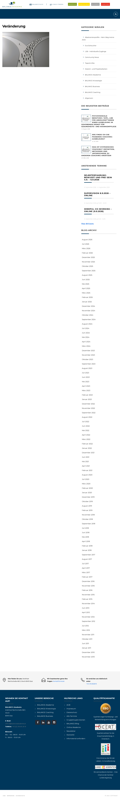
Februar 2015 (87, 599)
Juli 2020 (85, 479)
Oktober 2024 (87, 315)
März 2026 (86, 248)
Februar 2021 (87, 470)
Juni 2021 (85, 457)
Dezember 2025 (88, 257)
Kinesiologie (84, 4)
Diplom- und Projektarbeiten (96, 69)
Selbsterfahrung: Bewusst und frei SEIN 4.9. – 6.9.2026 (98, 177)
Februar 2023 (87, 395)
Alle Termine (72, 716)
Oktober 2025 (87, 266)
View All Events (87, 224)
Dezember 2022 (88, 404)
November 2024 (88, 311)
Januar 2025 (87, 302)
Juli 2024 (85, 328)
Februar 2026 (87, 253)
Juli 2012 (85, 626)
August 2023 (87, 368)
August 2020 (87, 475)
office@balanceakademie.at (15, 723)
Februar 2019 (87, 510)
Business (95, 4)
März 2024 (86, 346)
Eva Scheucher (90, 45)
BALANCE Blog (37, 4)
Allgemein (89, 98)
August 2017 (87, 559)
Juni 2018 (85, 532)
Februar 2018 (87, 546)
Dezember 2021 (88, 453)
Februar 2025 (87, 297)
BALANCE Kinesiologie (46, 709)
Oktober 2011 (87, 639)
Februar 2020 (87, 488)
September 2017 (88, 555)
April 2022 (86, 435)
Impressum (71, 709)
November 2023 (88, 355)
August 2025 (87, 275)
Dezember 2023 (88, 350)
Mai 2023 (85, 382)
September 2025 (88, 271)
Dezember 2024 (88, 306)
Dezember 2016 (88, 581)
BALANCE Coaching (92, 92)
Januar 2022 (87, 448)
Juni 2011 (85, 643)
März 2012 (86, 630)
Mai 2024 (85, 337)
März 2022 (86, 439)
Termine (63, 21)
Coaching (105, 4)
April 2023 (86, 386)
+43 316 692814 (91, 684)
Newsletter (71, 731)
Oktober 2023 (87, 359)
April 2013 (86, 612)
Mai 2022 (85, 430)
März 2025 (86, 293)
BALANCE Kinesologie (93, 81)
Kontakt (112, 21)
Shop (104, 21)
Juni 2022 (86, 426)
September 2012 (88, 621)
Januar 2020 (87, 493)
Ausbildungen (32, 21)
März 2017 (86, 572)
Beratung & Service (78, 21)
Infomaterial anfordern (76, 738)
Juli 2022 (85, 421)
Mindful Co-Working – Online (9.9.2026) (98, 210)
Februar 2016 (87, 590)
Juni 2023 (86, 377)
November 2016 (88, 586)
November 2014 (88, 603)
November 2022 (88, 408)
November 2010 (88, 657)
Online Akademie (74, 727)
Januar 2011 (86, 648)
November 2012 (88, 617)
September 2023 (88, 364)
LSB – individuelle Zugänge (95, 51)
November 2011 (88, 635)
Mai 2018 (85, 537)
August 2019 (87, 506)
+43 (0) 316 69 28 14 (19, 726)
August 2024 (87, 324)
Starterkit (70, 735)
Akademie (72, 4)
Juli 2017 (85, 564)
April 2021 (86, 466)
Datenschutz (72, 712)
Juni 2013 (85, 608)
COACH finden (57, 4)
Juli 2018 (85, 528)
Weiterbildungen (50, 21)
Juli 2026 (85, 244)
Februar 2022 (87, 444)
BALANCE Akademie (93, 75)
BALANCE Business (92, 86)
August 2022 (87, 417)
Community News (92, 57)
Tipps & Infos (89, 63)
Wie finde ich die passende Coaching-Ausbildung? (102, 137)
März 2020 (86, 484)
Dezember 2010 (88, 652)
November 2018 (88, 515)
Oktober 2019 (87, 501)
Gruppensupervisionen (76, 720)
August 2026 (87, 240)
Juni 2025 (86, 279)
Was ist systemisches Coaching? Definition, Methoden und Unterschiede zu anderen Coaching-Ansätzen (98, 151)
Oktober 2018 (87, 519)
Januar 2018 (87, 550)
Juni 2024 (86, 333)
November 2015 (88, 595)
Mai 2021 (85, 461)
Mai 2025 (85, 284)
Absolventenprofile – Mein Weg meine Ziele (98, 38)
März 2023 (86, 390)
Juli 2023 (85, 373)
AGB (68, 705)
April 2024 (86, 342)
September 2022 (88, 413)
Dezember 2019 (88, 497)
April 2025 (86, 288)
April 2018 (86, 541)
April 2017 (86, 568)
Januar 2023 (87, 399)
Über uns (93, 21)
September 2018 (88, 524)
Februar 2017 (87, 577)
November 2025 (88, 262)
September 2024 (89, 319)
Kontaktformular (59, 681)
